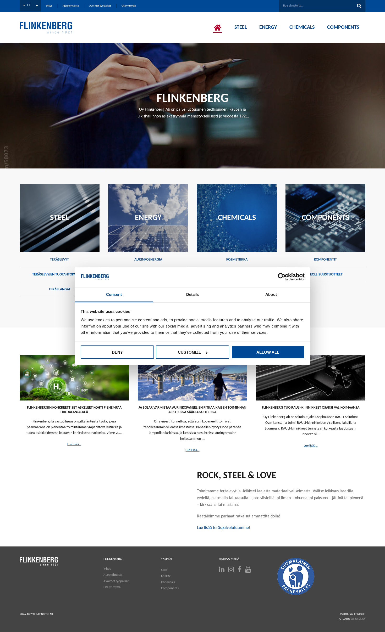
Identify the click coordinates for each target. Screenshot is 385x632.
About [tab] (271, 294)
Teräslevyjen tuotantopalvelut (59, 274)
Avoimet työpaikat (116, 581)
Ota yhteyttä (111, 587)
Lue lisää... (74, 444)
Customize (189, 352)
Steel (164, 570)
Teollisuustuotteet (325, 274)
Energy (165, 576)
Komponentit (325, 260)
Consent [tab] (114, 294)
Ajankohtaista (112, 575)
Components (170, 588)
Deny (117, 352)
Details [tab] (192, 294)
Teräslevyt (59, 260)
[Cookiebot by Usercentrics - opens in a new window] (282, 277)
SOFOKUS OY (358, 619)
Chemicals (168, 582)
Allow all (267, 352)
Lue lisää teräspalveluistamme (223, 528)
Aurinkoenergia (148, 260)
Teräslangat (59, 289)
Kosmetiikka (237, 260)
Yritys (107, 569)
